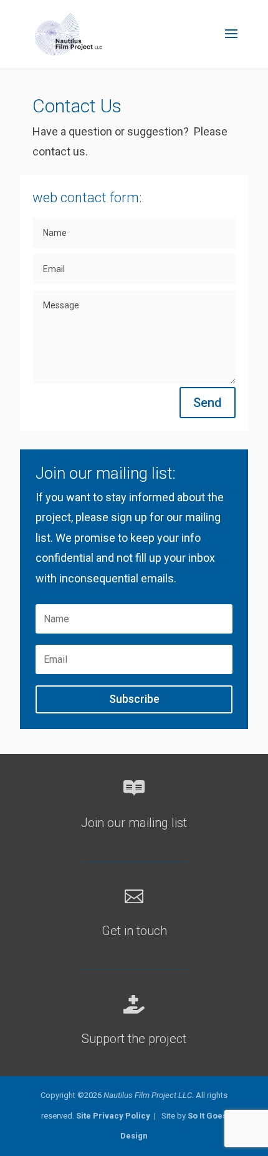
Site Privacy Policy (113, 1115)
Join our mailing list (134, 822)
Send (207, 402)
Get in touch (134, 930)
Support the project (134, 1038)
